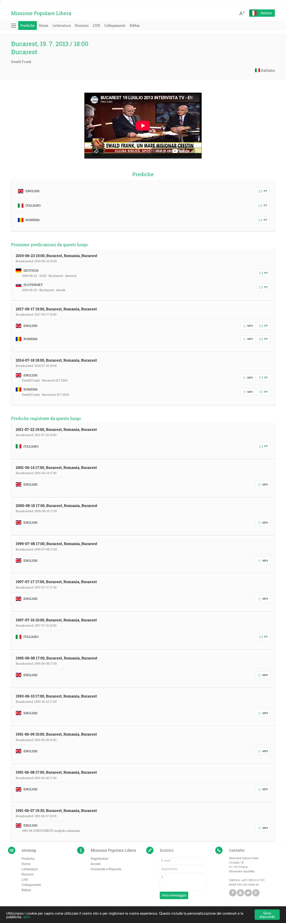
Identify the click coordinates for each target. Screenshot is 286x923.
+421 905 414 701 (253, 880)
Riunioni (82, 25)
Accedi (95, 864)
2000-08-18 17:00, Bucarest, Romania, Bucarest (56, 505)
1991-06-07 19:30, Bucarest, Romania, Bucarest (56, 810)
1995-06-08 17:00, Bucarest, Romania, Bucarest (56, 658)
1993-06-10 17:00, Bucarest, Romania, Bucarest (56, 696)
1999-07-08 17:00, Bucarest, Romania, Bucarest (56, 543)
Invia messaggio (174, 895)
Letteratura (62, 25)
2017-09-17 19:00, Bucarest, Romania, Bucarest (56, 308)
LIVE (96, 25)
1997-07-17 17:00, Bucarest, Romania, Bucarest (56, 581)
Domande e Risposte (106, 869)
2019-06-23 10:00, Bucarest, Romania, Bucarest (56, 255)
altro (26, 916)
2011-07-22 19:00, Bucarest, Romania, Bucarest (56, 429)
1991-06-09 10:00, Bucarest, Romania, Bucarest (56, 734)
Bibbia (135, 25)
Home (43, 25)
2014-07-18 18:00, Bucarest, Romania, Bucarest (56, 360)
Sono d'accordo (267, 914)
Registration (99, 859)
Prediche (27, 25)
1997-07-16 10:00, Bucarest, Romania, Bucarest (56, 619)
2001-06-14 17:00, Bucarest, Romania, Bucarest (56, 467)
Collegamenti (114, 25)
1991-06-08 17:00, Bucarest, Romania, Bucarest (56, 772)
